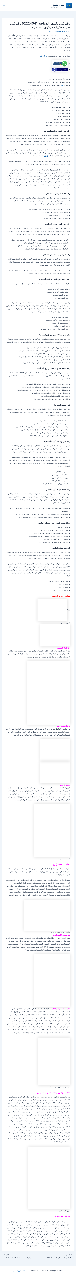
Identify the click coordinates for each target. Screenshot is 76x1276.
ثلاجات (46, 156)
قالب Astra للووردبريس (21, 1271)
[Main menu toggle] (4, 5)
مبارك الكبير (43, 56)
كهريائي (62, 85)
